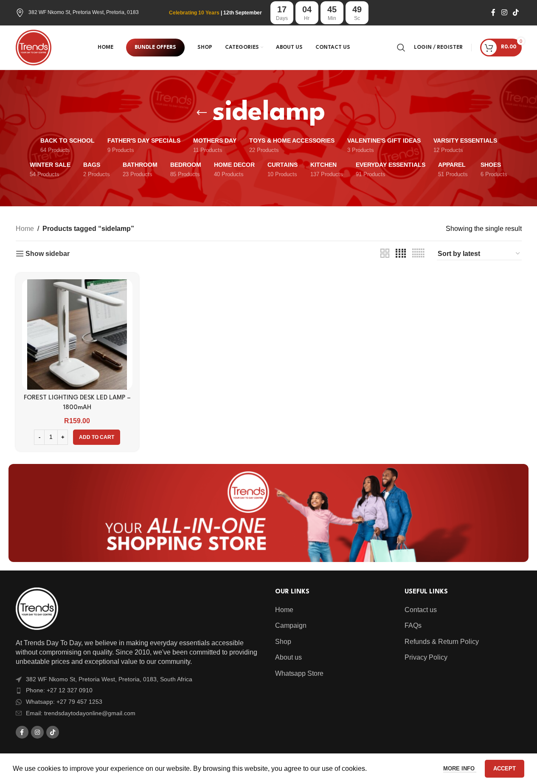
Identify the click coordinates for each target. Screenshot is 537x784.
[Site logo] (33, 47)
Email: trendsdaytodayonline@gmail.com (80, 713)
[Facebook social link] (493, 12)
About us (288, 657)
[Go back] (201, 112)
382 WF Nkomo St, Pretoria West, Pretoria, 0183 (83, 12)
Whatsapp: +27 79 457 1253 (64, 701)
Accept (504, 768)
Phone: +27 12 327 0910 (59, 690)
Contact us (421, 609)
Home (25, 228)
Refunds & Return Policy (442, 641)
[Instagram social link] (504, 12)
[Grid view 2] (385, 253)
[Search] (401, 47)
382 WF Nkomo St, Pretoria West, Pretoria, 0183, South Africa (109, 679)
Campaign (290, 625)
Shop (283, 641)
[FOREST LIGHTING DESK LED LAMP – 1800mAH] (77, 334)
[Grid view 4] (401, 253)
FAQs (413, 625)
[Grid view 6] (418, 253)
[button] (96, 437)
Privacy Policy (426, 657)
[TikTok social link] (515, 12)
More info (459, 768)
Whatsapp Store (299, 673)
